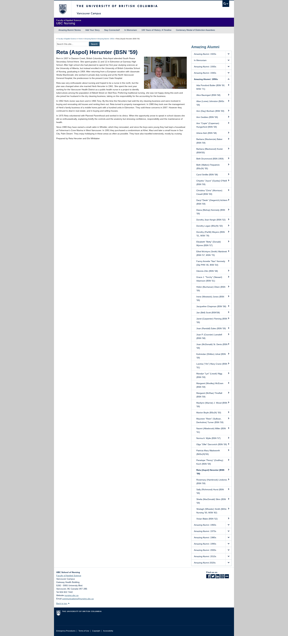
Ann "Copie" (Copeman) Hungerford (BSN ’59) (207, 125)
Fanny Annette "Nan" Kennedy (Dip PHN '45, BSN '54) (210, 263)
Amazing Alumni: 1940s (205, 73)
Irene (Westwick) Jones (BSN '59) (210, 298)
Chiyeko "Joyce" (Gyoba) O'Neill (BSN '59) (211, 183)
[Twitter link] (213, 577)
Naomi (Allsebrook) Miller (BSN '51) (211, 430)
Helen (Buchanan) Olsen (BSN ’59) (210, 289)
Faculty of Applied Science (67, 39)
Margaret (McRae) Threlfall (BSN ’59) (209, 395)
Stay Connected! (112, 30)
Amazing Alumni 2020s (205, 562)
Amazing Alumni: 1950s (106, 39)
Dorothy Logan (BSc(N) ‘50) (209, 226)
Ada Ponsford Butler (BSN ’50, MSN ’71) (210, 87)
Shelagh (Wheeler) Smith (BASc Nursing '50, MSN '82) (211, 511)
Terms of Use (83, 631)
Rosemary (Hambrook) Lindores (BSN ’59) (211, 482)
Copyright (96, 631)
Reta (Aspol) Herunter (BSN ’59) (210, 472)
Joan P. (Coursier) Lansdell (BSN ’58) (209, 336)
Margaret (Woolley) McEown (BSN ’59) (209, 385)
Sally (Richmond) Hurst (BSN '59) (210, 491)
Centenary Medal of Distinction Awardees (195, 30)
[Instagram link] (222, 577)
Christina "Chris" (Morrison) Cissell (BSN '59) (209, 192)
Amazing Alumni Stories (69, 30)
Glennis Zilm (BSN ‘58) (207, 271)
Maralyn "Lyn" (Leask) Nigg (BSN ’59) (209, 375)
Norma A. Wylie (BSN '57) (208, 438)
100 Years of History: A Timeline (156, 30)
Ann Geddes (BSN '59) (207, 117)
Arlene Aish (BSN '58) (206, 133)
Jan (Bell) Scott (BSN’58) (208, 312)
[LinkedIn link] (218, 577)
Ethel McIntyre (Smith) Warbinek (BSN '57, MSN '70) (211, 253)
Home (80, 39)
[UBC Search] (225, 3)
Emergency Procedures (65, 631)
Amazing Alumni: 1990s (205, 544)
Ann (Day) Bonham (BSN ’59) (210, 111)
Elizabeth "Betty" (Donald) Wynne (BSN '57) (208, 244)
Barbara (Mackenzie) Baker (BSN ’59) (209, 141)
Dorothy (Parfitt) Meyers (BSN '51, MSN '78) (210, 234)
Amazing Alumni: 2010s (205, 556)
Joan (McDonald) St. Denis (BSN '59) (211, 346)
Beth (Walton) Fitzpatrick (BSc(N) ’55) (208, 167)
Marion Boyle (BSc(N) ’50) (208, 412)
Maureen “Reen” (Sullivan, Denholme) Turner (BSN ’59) (210, 421)
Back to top (62, 603)
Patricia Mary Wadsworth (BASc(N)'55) (208, 452)
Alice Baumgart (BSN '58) (208, 95)
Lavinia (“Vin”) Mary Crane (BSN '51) (211, 366)
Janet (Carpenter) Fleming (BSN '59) (211, 320)
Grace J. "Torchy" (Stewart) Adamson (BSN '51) (209, 279)
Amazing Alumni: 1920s (205, 54)
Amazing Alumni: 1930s (205, 66)
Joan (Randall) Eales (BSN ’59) (211, 328)
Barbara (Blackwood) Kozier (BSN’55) (209, 151)
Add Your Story (92, 30)
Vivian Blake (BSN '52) (207, 519)
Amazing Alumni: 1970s (205, 531)
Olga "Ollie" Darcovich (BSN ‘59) (211, 444)
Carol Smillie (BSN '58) (207, 174)
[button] (228, 54)
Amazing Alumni (90, 39)
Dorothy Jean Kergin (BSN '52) (211, 219)
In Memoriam (130, 30)
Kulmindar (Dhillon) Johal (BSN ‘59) (211, 356)
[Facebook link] (208, 577)
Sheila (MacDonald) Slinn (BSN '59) (211, 501)
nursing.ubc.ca (71, 595)
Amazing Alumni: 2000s (205, 550)
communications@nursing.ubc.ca (78, 598)
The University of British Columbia (62, 9)
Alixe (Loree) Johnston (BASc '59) (210, 103)
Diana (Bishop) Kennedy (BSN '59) (210, 212)
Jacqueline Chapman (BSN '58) (211, 306)
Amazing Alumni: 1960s (205, 525)
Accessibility (108, 631)
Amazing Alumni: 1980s (205, 537)
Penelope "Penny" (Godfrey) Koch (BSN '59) (209, 462)
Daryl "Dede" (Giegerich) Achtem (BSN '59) (211, 202)
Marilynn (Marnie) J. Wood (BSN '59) (211, 405)
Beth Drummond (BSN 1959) (210, 158)
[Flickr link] (227, 577)
